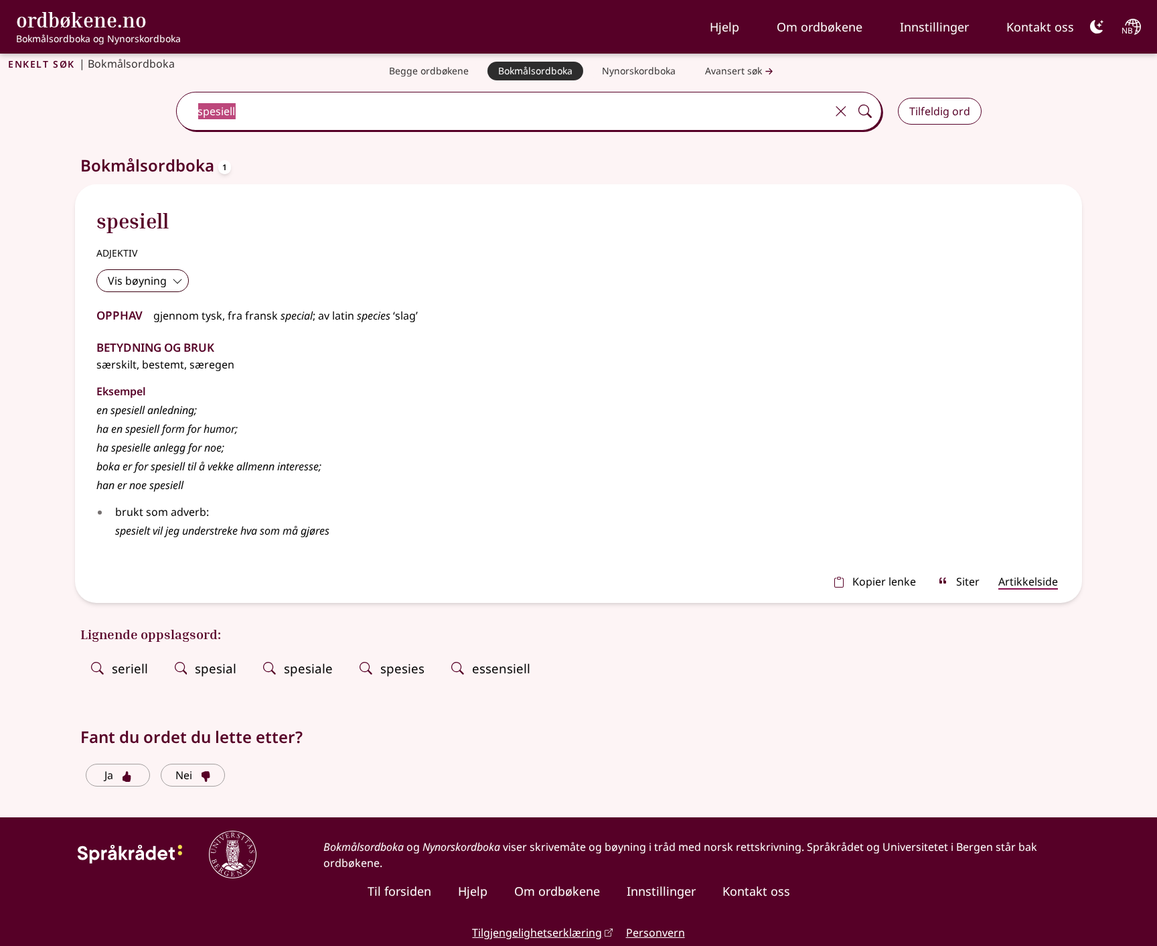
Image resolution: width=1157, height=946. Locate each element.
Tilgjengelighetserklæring (537, 932)
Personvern (655, 932)
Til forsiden (399, 891)
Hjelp (724, 27)
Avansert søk (733, 70)
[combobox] (502, 111)
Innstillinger (934, 27)
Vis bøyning (137, 280)
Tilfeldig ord (939, 111)
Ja (108, 775)
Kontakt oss (1040, 27)
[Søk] (865, 111)
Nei (183, 775)
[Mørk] (1096, 26)
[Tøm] (841, 111)
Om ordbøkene (819, 27)
